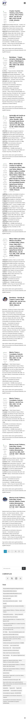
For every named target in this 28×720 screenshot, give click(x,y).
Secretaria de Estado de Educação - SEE (11, 679)
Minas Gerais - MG (7, 647)
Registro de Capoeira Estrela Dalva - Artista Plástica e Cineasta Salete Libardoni (12, 661)
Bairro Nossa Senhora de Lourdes (10, 601)
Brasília (4, 603)
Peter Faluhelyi (6, 655)
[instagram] (16, 578)
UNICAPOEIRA (6, 690)
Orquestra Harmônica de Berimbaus (11, 650)
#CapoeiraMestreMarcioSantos (10, 591)
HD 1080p (5, 632)
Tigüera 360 (12, 688)
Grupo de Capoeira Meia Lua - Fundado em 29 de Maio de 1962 (13, 620)
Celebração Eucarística (8, 614)
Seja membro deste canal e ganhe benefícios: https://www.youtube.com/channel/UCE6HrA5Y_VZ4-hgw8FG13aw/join (14, 684)
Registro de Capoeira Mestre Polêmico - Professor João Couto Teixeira (14, 669)
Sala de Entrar (6, 673)
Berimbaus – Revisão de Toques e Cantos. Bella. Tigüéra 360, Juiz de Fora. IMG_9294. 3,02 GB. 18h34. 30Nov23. (17, 301)
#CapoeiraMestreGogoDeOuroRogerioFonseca (13, 588)
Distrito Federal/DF (19, 614)
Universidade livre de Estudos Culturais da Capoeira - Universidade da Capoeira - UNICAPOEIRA (12, 701)
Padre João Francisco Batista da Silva (11, 652)
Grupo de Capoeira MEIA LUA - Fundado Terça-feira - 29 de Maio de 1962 (14, 624)
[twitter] (12, 578)
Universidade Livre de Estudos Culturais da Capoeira (12, 696)
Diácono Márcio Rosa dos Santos (10, 616)
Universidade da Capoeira (16, 690)
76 (15, 551)
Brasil (20, 601)
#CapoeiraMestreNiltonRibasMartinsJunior (12, 593)
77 (19, 551)
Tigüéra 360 (18, 688)
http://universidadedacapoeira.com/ (17, 632)
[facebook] (8, 578)
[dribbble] (20, 578)
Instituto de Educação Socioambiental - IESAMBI (13, 643)
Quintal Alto (5, 657)
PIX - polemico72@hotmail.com (18, 655)
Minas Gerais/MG (16, 647)
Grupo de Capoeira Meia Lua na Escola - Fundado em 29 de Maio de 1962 (13, 628)
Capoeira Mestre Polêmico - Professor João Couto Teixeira (14, 611)
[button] (24, 568)
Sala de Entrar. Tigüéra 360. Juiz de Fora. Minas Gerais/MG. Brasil (13, 676)
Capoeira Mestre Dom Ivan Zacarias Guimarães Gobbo (13, 606)
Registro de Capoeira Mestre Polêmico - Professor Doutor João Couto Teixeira (14, 665)
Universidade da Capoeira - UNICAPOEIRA (12, 693)
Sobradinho (5, 688)
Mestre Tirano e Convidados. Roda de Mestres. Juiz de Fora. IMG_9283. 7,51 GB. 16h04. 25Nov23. (16, 402)
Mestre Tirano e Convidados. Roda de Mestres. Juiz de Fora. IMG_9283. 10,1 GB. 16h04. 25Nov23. (16, 356)
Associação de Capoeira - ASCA (10, 596)
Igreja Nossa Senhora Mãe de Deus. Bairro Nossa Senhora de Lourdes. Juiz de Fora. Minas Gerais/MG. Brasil (13, 638)
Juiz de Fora (5, 645)
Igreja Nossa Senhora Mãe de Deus (10, 634)
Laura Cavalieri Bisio (14, 645)
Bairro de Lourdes (7, 598)
